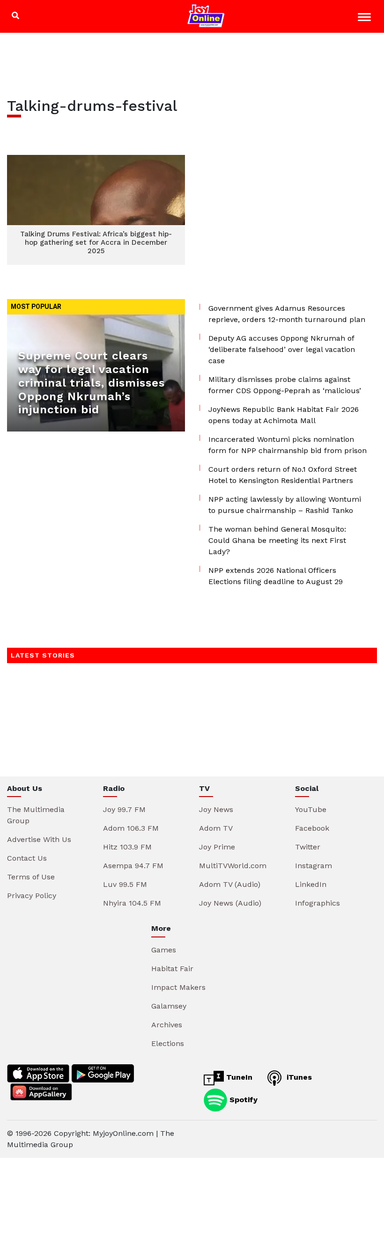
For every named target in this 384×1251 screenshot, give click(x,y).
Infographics (317, 903)
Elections (167, 1043)
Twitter (307, 846)
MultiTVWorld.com (232, 865)
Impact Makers (178, 987)
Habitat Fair (172, 968)
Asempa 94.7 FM (133, 865)
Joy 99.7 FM (124, 809)
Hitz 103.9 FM (127, 846)
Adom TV (216, 828)
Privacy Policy (31, 895)
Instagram (313, 865)
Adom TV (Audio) (229, 884)
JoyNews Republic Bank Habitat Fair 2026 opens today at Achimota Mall (283, 415)
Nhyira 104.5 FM (132, 903)
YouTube (310, 809)
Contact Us (27, 858)
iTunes (298, 1077)
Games (163, 949)
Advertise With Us (39, 839)
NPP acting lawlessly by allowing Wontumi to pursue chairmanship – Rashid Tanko (284, 505)
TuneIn (238, 1077)
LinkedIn (310, 884)
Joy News (216, 809)
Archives (166, 1024)
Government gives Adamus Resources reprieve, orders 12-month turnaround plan (286, 314)
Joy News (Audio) (230, 903)
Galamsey (168, 1006)
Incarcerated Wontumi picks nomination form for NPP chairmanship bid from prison (287, 445)
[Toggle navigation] (365, 18)
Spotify (242, 1099)
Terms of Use (31, 876)
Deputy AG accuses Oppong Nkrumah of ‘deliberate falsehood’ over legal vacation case (281, 349)
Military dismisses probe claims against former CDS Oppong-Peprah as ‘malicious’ (284, 385)
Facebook (312, 828)
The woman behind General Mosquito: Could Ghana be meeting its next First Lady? (277, 540)
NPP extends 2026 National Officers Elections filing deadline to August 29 (275, 576)
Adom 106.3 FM (131, 828)
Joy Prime (217, 846)
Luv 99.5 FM (125, 884)
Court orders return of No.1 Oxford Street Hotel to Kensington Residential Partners (282, 475)
